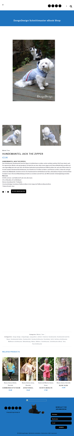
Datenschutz (44, 433)
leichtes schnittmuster (61, 339)
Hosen (46, 385)
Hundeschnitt (27, 339)
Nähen (33, 341)
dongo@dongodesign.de (13, 412)
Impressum (54, 433)
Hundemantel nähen (16, 339)
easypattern (33, 337)
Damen (10, 383)
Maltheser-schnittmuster (15, 341)
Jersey (32, 383)
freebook (45, 337)
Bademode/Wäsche (43, 383)
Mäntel (4, 150)
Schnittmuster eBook (56, 341)
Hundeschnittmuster (37, 339)
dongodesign (25, 337)
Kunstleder (47, 339)
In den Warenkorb (18, 191)
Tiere (8, 150)
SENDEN (61, 427)
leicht (52, 339)
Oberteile (10, 385)
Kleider (14, 383)
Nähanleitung (27, 341)
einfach (40, 337)
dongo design (17, 337)
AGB (49, 433)
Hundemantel (52, 337)
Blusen (6, 383)
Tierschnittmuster (37, 344)
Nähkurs (38, 341)
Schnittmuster (45, 341)
